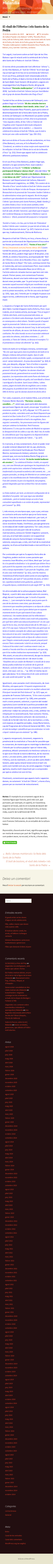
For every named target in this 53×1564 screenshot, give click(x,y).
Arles (5, 39)
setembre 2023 (11, 1185)
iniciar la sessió (14, 885)
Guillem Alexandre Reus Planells (33, 45)
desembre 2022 (11, 1221)
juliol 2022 (9, 1241)
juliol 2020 (9, 1336)
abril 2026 (8, 1062)
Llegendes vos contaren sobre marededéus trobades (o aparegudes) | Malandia (17, 1007)
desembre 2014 (11, 1486)
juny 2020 (8, 1340)
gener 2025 (9, 1122)
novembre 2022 (11, 1225)
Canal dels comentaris (13, 1539)
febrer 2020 (9, 1356)
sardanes (32, 47)
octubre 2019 (10, 1371)
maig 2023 (9, 1201)
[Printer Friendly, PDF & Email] (10, 842)
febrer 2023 (9, 1213)
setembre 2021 (11, 1280)
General (31, 34)
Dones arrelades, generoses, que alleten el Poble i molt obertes (18, 1027)
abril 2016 (8, 1423)
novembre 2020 (11, 1320)
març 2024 (9, 1161)
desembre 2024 (11, 1126)
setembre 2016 (11, 1403)
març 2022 (9, 1257)
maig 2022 (9, 1249)
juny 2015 (8, 1463)
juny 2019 (8, 1387)
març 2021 (9, 1304)
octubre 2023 (10, 1181)
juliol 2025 (9, 1098)
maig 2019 (9, 1391)
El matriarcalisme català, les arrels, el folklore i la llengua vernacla (16, 933)
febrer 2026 (9, 1070)
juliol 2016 (9, 1411)
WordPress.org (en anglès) (15, 1543)
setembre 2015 (11, 1451)
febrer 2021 (9, 1308)
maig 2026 (9, 1058)
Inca (10, 47)
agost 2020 (9, 1332)
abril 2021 (8, 1300)
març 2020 (9, 1352)
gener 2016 (9, 1435)
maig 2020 (9, 1344)
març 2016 (9, 1427)
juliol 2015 (9, 1459)
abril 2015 (8, 1470)
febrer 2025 (9, 1118)
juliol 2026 (9, 1051)
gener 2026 (9, 1074)
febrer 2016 (9, 1431)
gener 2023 (9, 1217)
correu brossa (10, 1511)
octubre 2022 (10, 1229)
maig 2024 (9, 1154)
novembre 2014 (11, 1490)
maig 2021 (9, 1296)
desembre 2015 (11, 1439)
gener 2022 (9, 1264)
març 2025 (9, 1114)
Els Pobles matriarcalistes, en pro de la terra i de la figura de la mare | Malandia (18, 975)
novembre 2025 (11, 1082)
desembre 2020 (11, 1316)
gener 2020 (9, 1360)
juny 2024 (8, 1150)
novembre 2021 (11, 1272)
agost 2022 (9, 1237)
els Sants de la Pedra (20, 42)
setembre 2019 (11, 1375)
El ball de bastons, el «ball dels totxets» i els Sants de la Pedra (28, 863)
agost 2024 (9, 1142)
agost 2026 (9, 1047)
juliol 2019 (9, 1383)
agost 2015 (9, 1455)
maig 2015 (9, 1466)
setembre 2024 (11, 1138)
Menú (5, 17)
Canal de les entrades (13, 1535)
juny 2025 (8, 1102)
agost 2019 (9, 1379)
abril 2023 (8, 1205)
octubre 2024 (10, 1134)
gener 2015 (9, 1482)
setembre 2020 (11, 1328)
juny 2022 (8, 1245)
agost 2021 (9, 1284)
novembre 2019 (11, 1367)
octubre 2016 (10, 1399)
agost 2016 (9, 1407)
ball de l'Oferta (13, 39)
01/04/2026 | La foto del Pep (15, 963)
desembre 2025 (11, 1078)
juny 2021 (8, 1292)
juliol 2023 (9, 1193)
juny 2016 (8, 1415)
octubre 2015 (10, 1447)
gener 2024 (9, 1169)
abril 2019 (8, 1395)
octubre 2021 (10, 1276)
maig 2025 (9, 1106)
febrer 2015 (9, 1478)
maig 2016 (9, 1419)
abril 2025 (8, 1110)
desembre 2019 (11, 1363)
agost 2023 (9, 1189)
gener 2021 (9, 1312)
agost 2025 (9, 1094)
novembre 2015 (11, 1443)
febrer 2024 (9, 1165)
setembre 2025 (11, 1090)
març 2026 (9, 1066)
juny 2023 (8, 1197)
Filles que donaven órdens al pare (18, 947)
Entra (7, 1531)
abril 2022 (8, 1253)
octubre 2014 (10, 1494)
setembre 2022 (11, 1233)
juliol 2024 (9, 1146)
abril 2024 (8, 1157)
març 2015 (9, 1474)
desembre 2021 (11, 1268)
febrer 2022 (9, 1260)
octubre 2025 (10, 1086)
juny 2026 (8, 1054)
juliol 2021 (9, 1288)
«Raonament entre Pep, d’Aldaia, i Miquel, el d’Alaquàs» (17, 980)
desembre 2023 (11, 1173)
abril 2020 (8, 1348)
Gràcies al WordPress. (26, 1559)
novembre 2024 (11, 1130)
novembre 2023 (11, 1177)
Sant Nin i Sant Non (20, 47)
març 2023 (9, 1209)
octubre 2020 (10, 1324)
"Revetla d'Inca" (39, 37)
